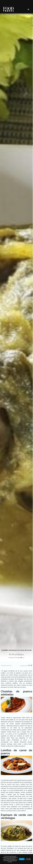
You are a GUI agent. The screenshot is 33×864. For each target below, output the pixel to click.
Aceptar (22, 859)
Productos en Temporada (16, 14)
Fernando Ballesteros (18, 654)
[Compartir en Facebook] (30, 665)
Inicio (2, 14)
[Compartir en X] (28, 665)
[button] (28, 9)
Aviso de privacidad (28, 859)
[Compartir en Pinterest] (31, 665)
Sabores (7, 14)
